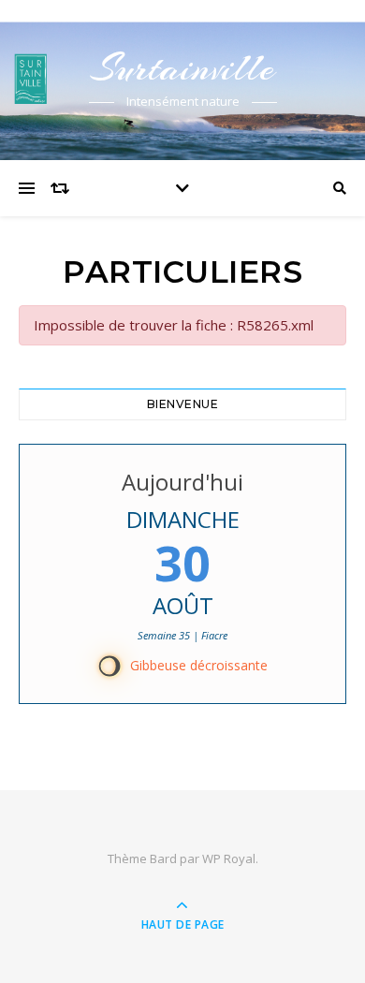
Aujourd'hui (182, 481)
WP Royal (229, 858)
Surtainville (182, 68)
